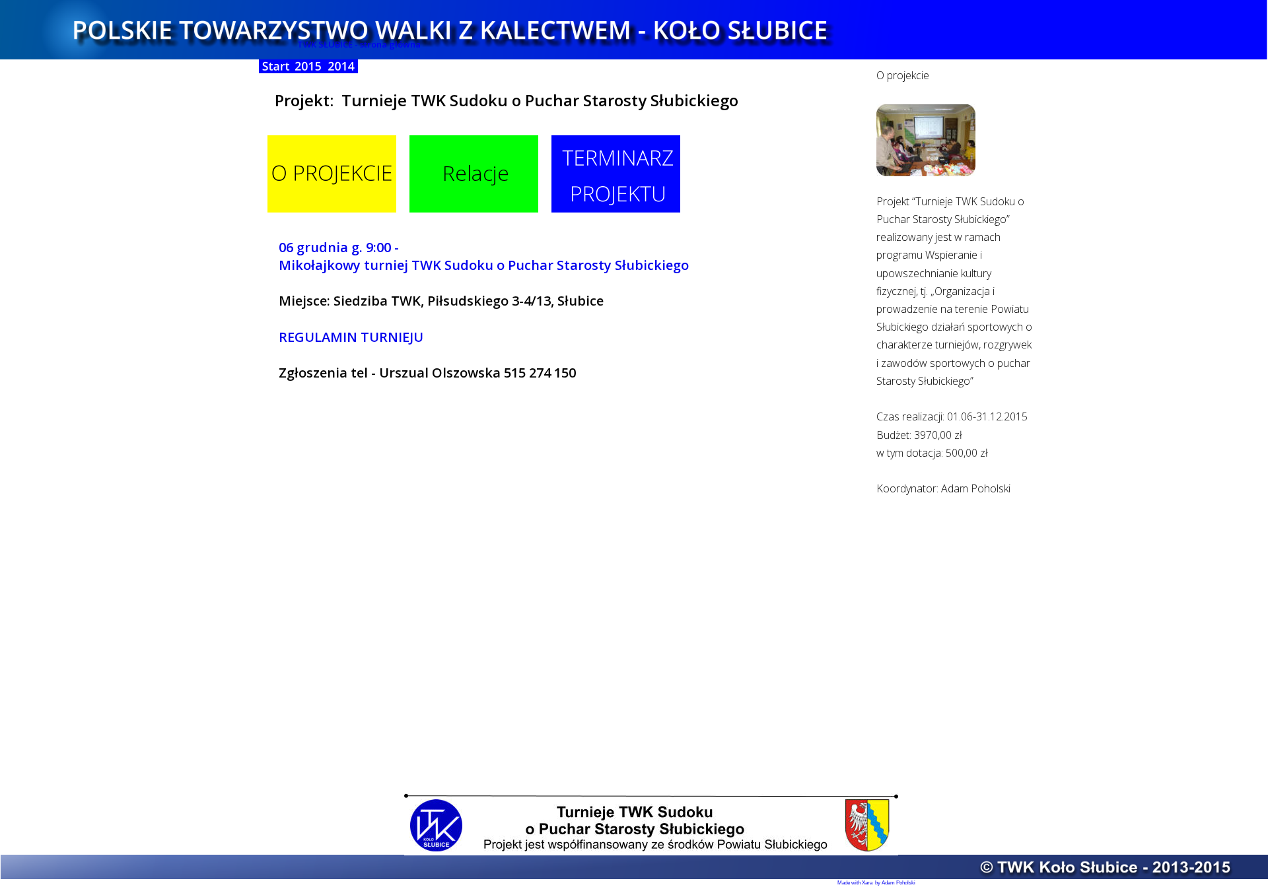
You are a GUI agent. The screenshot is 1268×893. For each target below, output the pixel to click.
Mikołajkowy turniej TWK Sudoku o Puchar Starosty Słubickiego (484, 265)
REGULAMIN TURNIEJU (351, 337)
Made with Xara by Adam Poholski (876, 883)
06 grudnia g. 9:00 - (340, 247)
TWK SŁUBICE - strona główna (359, 44)
